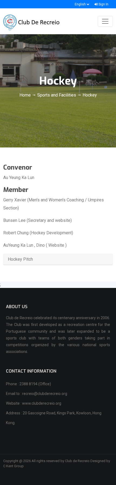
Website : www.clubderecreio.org (33, 403)
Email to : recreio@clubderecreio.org (36, 393)
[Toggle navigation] (105, 21)
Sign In (103, 4)
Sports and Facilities (56, 95)
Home (25, 95)
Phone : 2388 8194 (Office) (28, 384)
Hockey (90, 95)
